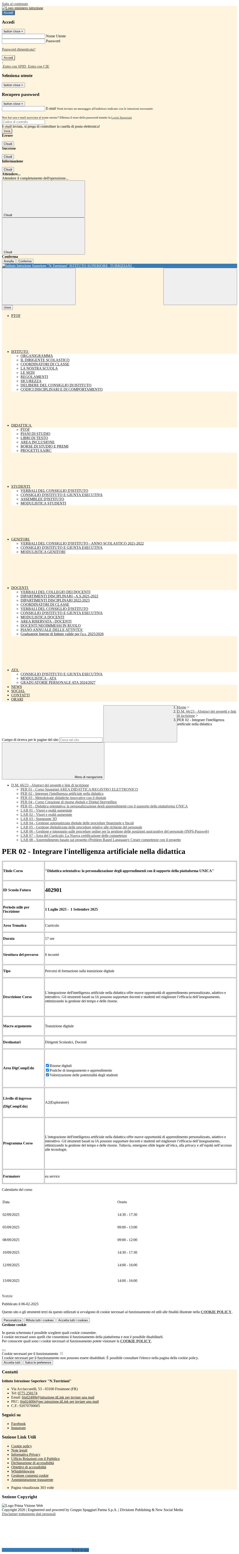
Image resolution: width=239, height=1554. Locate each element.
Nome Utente (56, 36)
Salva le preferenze (38, 1362)
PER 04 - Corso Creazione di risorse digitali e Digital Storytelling (69, 802)
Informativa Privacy (25, 1454)
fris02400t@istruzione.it (58, 1397)
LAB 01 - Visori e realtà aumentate (46, 810)
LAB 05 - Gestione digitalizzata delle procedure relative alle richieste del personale (81, 827)
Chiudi (8, 144)
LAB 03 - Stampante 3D (39, 819)
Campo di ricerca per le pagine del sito (30, 740)
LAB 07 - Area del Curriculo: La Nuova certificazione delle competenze (74, 836)
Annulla (9, 261)
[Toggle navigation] (39, 286)
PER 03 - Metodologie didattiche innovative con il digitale (63, 798)
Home (181, 707)
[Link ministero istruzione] (22, 8)
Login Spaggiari (121, 117)
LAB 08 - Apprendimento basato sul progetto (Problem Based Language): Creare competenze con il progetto (101, 840)
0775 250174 (27, 1393)
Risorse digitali (61, 1066)
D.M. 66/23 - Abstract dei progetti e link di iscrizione (50, 785)
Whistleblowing (23, 1471)
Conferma (25, 261)
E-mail (51, 108)
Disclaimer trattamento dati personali (29, 1514)
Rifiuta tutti (40, 1320)
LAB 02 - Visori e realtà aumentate (46, 815)
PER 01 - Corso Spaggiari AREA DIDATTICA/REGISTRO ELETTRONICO (79, 789)
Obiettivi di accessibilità (28, 1467)
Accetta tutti (73, 1320)
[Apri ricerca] (200, 286)
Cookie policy (21, 1446)
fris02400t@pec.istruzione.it (59, 1401)
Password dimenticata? (18, 49)
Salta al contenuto (15, 4)
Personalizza (12, 1320)
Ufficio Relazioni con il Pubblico (35, 1459)
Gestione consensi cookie (30, 1475)
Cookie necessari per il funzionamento (30, 1354)
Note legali (19, 1450)
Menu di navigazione (88, 777)
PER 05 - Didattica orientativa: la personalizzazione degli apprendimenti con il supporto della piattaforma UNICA (104, 806)
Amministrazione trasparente (32, 1480)
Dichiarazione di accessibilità (32, 1463)
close (7, 307)
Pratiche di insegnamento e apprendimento (81, 1070)
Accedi (8, 12)
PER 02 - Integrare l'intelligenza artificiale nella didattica (62, 794)
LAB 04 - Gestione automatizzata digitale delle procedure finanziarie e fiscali (77, 823)
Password (53, 41)
